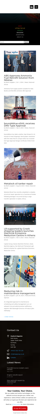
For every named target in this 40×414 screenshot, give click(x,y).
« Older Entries (8, 317)
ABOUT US (20, 37)
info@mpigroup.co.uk (17, 354)
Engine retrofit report (15, 375)
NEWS (20, 26)
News (26, 82)
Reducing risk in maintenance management (19, 292)
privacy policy (16, 404)
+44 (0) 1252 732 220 (17, 350)
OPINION (20, 30)
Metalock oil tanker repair (18, 183)
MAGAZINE (20, 32)
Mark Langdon (10, 82)
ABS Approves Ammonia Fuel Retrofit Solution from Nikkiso (19, 77)
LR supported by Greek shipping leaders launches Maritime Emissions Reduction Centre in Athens (19, 232)
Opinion (6, 298)
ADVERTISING (20, 35)
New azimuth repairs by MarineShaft (15, 381)
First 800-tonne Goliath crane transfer (18, 368)
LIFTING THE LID (20, 28)
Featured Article (30, 295)
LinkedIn (13, 357)
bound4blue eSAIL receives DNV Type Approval (19, 124)
